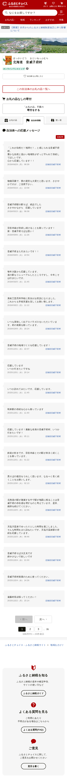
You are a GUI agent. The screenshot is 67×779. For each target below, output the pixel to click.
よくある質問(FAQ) (33, 730)
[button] (61, 13)
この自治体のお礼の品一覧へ (33, 89)
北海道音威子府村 (53, 164)
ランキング (35, 20)
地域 (22, 20)
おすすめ (49, 20)
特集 (61, 20)
